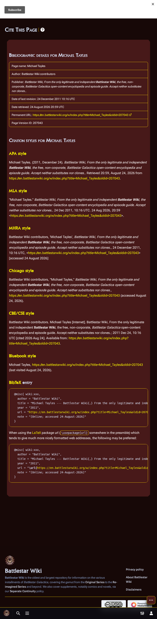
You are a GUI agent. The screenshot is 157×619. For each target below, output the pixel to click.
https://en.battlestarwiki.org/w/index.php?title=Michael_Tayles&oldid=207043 (80, 115)
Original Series (94, 582)
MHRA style (19, 228)
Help (42, 30)
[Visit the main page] (6, 613)
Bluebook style (22, 355)
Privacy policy (135, 569)
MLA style (18, 190)
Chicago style (21, 270)
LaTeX (36, 433)
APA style (17, 153)
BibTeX (15, 382)
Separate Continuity (23, 591)
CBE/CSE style (21, 313)
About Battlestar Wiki (136, 579)
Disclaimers (133, 589)
